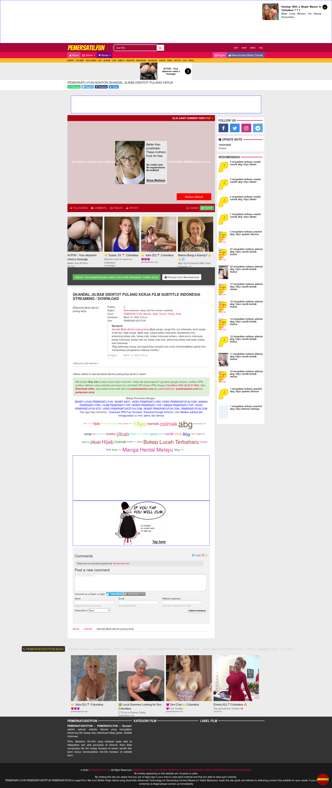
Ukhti (193, 434)
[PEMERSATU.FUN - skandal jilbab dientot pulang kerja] (86, 48)
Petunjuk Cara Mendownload (183, 277)
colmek (168, 424)
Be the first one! (121, 563)
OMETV (121, 60)
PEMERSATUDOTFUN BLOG (45, 649)
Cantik (120, 449)
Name (78, 598)
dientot (103, 423)
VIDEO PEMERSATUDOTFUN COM (122, 408)
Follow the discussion (204, 555)
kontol (125, 423)
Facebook (102, 86)
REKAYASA (141, 60)
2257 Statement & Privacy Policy (223, 649)
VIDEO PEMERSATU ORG (146, 401)
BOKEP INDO (122, 401)
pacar (139, 433)
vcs (85, 423)
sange (88, 434)
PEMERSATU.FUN (133, 313)
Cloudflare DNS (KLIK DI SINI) (182, 385)
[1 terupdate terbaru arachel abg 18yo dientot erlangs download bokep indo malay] (224, 411)
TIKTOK (177, 60)
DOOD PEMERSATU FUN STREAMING (181, 770)
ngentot (153, 434)
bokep (133, 433)
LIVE (114, 60)
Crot (135, 442)
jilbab (123, 434)
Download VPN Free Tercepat (125, 412)
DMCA (253, 47)
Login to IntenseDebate (114, 594)
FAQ (261, 47)
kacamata (198, 423)
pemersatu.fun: (167, 388)
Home (75, 55)
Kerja (178, 313)
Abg (186, 434)
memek (153, 423)
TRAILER (118, 208)
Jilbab (155, 313)
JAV (100, 60)
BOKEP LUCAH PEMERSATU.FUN (94, 401)
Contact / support (78, 649)
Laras (198, 433)
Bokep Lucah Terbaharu (171, 441)
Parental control (132, 649)
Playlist (221, 55)
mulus (145, 433)
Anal (114, 449)
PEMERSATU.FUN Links (145, 770)
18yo (139, 423)
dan (94, 434)
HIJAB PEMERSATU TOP (116, 405)
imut (130, 423)
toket (109, 423)
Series (105, 55)
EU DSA (287, 649)
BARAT (70, 60)
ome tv (86, 442)
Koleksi (130, 442)
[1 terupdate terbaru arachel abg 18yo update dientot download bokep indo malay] (224, 394)
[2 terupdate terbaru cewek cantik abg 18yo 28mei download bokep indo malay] (224, 201)
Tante (108, 449)
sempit (161, 433)
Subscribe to (81, 610)
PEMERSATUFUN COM (194, 408)
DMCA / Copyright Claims (262, 649)
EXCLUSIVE (91, 60)
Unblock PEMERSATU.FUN (163, 649)
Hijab (108, 441)
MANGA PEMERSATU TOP (178, 405)
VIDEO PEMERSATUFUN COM (179, 401)
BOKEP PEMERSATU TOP (147, 405)
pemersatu (101, 434)
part (204, 423)
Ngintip (139, 442)
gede (120, 423)
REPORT (133, 208)
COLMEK (80, 60)
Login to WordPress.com (134, 594)
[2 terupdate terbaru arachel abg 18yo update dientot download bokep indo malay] (224, 236)
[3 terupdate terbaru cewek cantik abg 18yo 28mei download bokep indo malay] (224, 184)
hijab (96, 423)
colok (89, 423)
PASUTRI (130, 60)
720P (235, 47)
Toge (203, 434)
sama (114, 423)
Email (121, 598)
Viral (182, 449)
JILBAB (106, 60)
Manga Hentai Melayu (147, 449)
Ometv (204, 442)
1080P (244, 47)
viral (178, 433)
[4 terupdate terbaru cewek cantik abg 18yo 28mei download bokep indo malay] (224, 167)
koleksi (111, 434)
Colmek (120, 441)
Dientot (163, 313)
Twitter (115, 86)
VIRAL (191, 60)
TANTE (162, 60)
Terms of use (192, 649)
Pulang (171, 313)
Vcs (177, 449)
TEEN (169, 60)
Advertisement (101, 649)
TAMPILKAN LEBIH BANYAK (85, 363)
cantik (169, 433)
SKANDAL (152, 60)
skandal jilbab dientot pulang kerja (130, 329)
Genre (89, 55)
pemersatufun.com (142, 388)
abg (185, 423)
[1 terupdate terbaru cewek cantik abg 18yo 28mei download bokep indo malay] (224, 219)
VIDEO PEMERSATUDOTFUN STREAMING (227, 770)
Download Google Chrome (158, 412)
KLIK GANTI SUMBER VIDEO (191, 118)
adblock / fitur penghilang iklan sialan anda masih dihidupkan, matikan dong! (116, 277)
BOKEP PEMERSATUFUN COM (161, 408)
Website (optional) (171, 598)
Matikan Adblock (194, 196)
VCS (185, 60)
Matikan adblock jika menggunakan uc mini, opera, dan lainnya (160, 413)
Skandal (147, 313)
